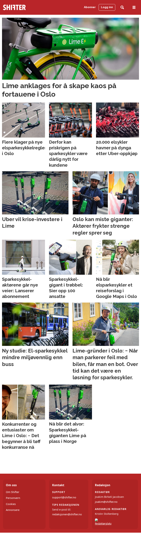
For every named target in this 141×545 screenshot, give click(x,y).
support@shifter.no (64, 497)
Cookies (11, 504)
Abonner (90, 7)
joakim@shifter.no (106, 502)
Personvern (13, 498)
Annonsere (12, 510)
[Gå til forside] (21, 7)
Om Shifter (12, 492)
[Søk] (122, 7)
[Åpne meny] (134, 7)
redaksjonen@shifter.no (67, 514)
